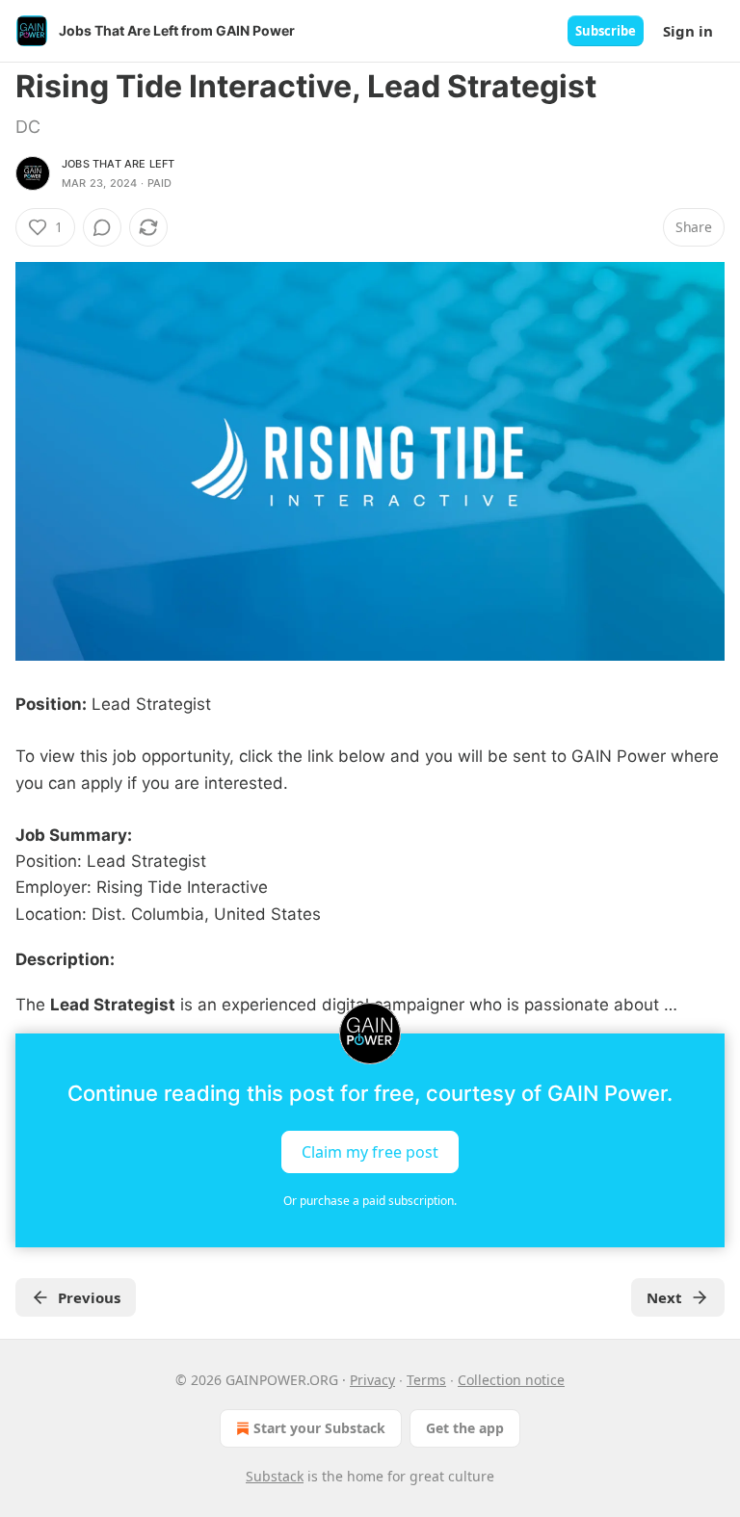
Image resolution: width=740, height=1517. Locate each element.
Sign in (688, 30)
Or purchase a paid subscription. (370, 1200)
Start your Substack (319, 1428)
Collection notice (511, 1380)
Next (664, 1297)
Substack (275, 1476)
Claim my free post (370, 1152)
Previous (89, 1297)
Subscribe (605, 30)
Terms (426, 1380)
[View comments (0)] (102, 227)
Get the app (465, 1428)
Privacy (372, 1380)
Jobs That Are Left (118, 163)
